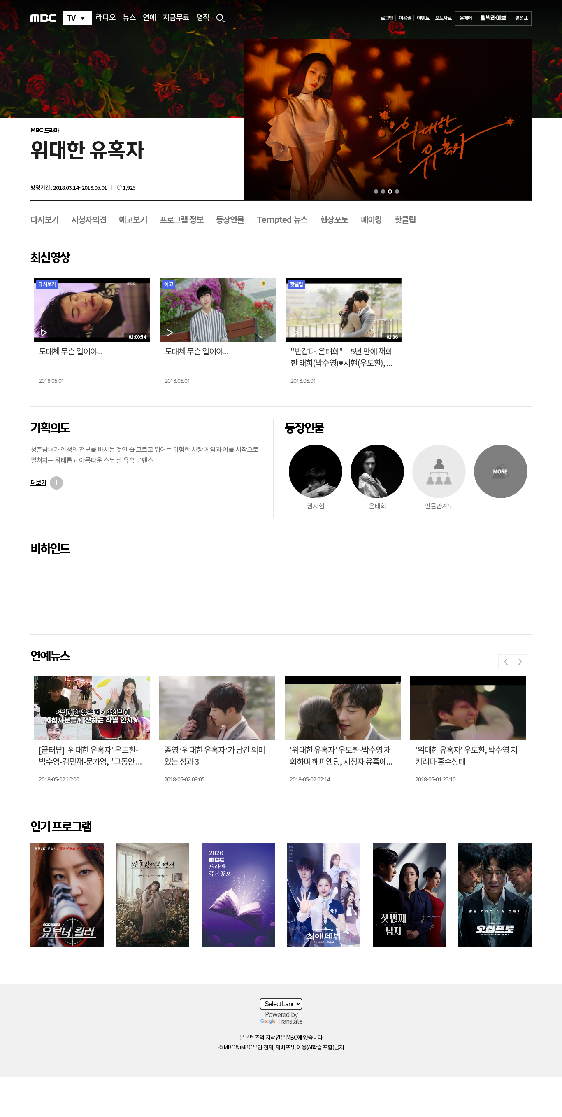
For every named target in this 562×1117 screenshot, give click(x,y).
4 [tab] (397, 191)
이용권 (405, 18)
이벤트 (423, 18)
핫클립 (405, 220)
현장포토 (334, 220)
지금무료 (176, 18)
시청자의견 (88, 220)
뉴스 (129, 18)
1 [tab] (376, 191)
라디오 (106, 18)
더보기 (38, 483)
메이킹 (371, 220)
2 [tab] (383, 191)
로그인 (387, 18)
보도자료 (443, 18)
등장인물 (230, 220)
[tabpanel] (388, 120)
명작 (202, 18)
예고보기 (133, 220)
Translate (289, 1021)
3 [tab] (390, 191)
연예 (149, 18)
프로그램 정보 (181, 220)
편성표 (521, 18)
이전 (505, 661)
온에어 (466, 18)
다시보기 (44, 220)
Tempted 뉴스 (282, 220)
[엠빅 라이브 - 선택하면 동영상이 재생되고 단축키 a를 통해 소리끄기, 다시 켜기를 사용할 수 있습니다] (493, 18)
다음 (520, 661)
